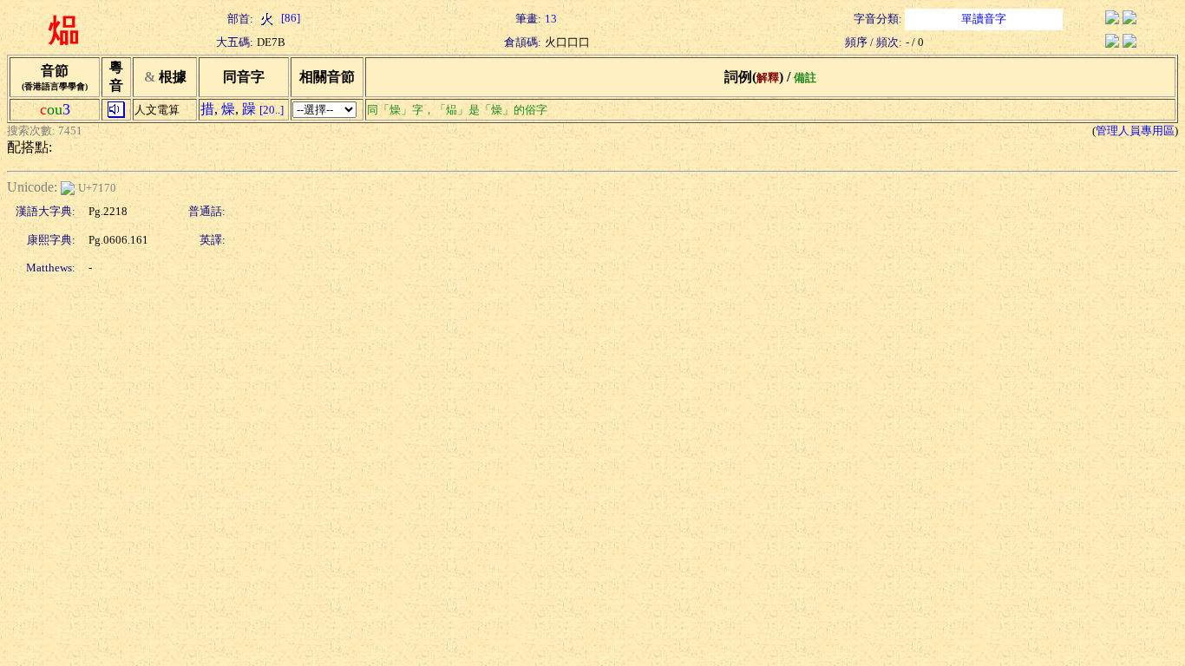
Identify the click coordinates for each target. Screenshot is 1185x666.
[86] (289, 17)
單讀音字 (983, 18)
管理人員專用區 (1135, 130)
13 (551, 18)
